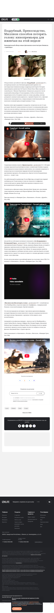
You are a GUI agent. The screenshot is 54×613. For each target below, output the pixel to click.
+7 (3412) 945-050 (23, 542)
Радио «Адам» (31, 517)
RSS (41, 526)
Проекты (4, 522)
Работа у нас (18, 519)
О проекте (17, 515)
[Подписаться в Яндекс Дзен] (19, 425)
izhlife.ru (31, 603)
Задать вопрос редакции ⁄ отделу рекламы (19, 524)
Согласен (16, 608)
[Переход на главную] (4, 19)
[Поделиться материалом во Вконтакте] (20, 380)
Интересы (4, 519)
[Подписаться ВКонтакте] (26, 425)
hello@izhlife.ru (38, 542)
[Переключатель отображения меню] (52, 19)
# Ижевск (13, 408)
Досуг (19, 51)
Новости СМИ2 (27, 412)
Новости (4, 515)
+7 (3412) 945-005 (7, 542)
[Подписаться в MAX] (34, 425)
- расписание (35, 83)
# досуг (7, 408)
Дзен (41, 524)
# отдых (26, 408)
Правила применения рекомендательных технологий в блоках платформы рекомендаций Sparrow (23, 570)
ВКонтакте (43, 515)
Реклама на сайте (19, 517)
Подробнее (24, 605)
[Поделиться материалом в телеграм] (29, 380)
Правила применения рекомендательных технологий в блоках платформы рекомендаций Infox (22, 571)
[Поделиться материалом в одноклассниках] (25, 380)
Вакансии (17, 528)
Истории (4, 517)
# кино (19, 408)
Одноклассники (44, 522)
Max (41, 519)
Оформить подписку (23, 502)
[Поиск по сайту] (48, 19)
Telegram (42, 517)
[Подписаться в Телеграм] (23, 425)
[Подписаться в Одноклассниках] (30, 425)
